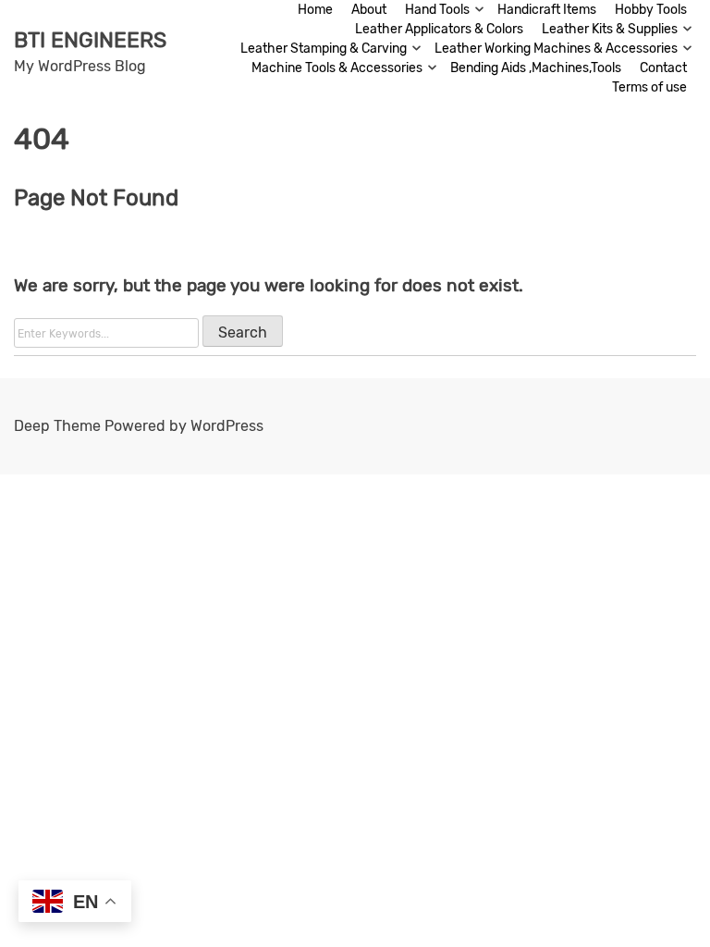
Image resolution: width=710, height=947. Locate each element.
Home (315, 10)
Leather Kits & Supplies (610, 29)
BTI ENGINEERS (90, 40)
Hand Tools (437, 10)
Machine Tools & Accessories (336, 68)
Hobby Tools (651, 10)
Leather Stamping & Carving (323, 48)
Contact (663, 68)
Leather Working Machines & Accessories (556, 48)
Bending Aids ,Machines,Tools (535, 68)
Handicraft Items (546, 10)
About (368, 10)
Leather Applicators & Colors (439, 29)
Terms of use (649, 87)
